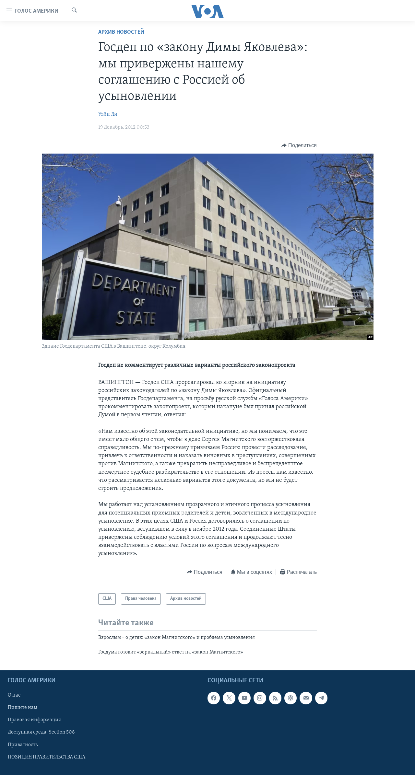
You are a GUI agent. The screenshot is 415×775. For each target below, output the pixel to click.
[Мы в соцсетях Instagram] (260, 698)
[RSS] (275, 698)
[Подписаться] (306, 698)
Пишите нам (22, 708)
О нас (14, 695)
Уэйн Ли (107, 114)
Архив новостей (121, 32)
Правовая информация (34, 720)
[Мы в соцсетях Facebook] (214, 698)
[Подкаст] (290, 698)
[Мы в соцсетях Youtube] (244, 698)
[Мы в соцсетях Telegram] (321, 698)
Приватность (23, 744)
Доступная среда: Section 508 (41, 732)
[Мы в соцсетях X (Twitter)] (229, 698)
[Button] (299, 145)
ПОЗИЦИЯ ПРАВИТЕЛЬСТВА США (46, 757)
